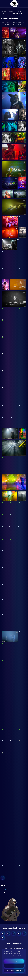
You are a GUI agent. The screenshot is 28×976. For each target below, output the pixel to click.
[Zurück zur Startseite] (14, 4)
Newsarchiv (4, 895)
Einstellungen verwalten (14, 970)
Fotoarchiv (4, 890)
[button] (1, 4)
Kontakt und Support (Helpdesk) (14, 948)
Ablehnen (14, 965)
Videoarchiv (4, 892)
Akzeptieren (14, 961)
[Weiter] (17, 877)
